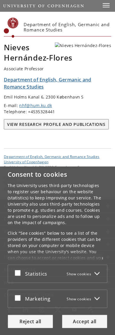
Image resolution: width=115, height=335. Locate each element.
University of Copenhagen (26, 161)
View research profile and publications (56, 124)
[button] (106, 5)
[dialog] (57, 250)
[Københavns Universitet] (11, 28)
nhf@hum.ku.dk (35, 105)
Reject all (30, 321)
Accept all (84, 321)
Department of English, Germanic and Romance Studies (51, 156)
